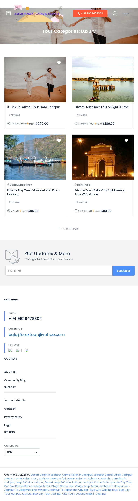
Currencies (11, 445)
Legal (7, 425)
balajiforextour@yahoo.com (36, 334)
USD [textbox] (9, 452)
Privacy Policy (13, 417)
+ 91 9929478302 (92, 13)
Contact (9, 409)
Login (126, 13)
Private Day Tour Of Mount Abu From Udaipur (33, 192)
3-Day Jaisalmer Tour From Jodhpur (33, 107)
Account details (14, 400)
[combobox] (22, 452)
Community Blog (15, 380)
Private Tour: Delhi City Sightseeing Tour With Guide (100, 192)
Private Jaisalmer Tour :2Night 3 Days (102, 107)
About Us (10, 372)
